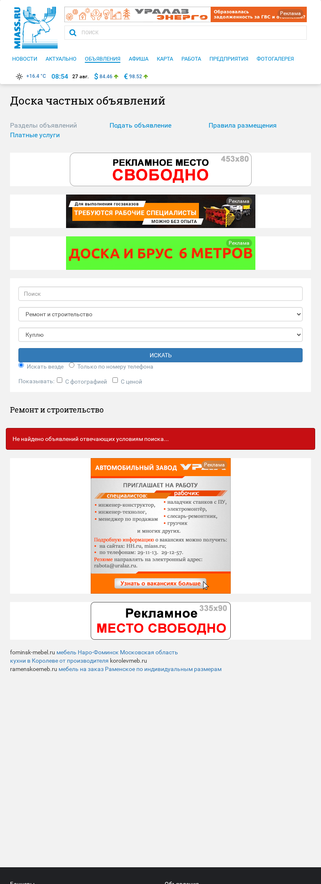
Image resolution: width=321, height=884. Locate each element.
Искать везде (45, 366)
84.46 (105, 76)
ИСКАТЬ (161, 355)
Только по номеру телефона (115, 366)
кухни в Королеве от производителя (59, 660)
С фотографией (86, 381)
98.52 (135, 76)
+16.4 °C (36, 76)
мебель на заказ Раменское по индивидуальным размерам (140, 669)
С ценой (131, 381)
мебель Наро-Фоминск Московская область (117, 652)
